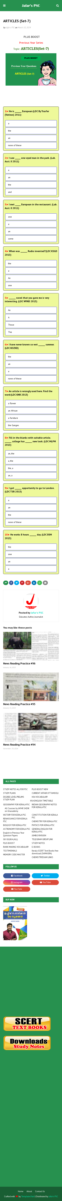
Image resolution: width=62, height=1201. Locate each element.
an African (12, 410)
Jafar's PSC (10, 27)
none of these (14, 145)
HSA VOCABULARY (40, 797)
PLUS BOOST (9, 843)
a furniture (13, 418)
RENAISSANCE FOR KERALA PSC (15, 820)
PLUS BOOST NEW (40, 789)
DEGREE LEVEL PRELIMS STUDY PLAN (13, 798)
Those (11, 324)
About (29, 1191)
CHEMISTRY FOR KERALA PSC (44, 821)
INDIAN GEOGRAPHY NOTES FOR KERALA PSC (44, 806)
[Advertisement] (31, 982)
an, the (11, 453)
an (9, 138)
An (9, 278)
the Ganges (13, 425)
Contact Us (40, 1191)
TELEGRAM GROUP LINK (42, 839)
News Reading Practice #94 (19, 744)
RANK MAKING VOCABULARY (16, 847)
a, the (10, 460)
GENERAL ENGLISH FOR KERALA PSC (42, 830)
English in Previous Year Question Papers (13, 834)
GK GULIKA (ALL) (10, 839)
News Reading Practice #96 (19, 663)
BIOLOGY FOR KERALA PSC (14, 825)
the (9, 130)
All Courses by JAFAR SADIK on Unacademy (17, 809)
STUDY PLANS (9, 793)
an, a (10, 475)
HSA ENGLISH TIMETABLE (41, 800)
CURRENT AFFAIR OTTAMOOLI (45, 793)
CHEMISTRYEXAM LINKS (42, 857)
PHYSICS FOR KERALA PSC (43, 825)
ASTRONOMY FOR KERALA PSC (16, 829)
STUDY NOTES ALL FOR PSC (15, 789)
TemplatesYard (27, 1196)
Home (20, 1191)
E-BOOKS (36, 847)
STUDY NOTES (38, 843)
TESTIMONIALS (10, 850)
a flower (12, 403)
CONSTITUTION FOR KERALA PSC (45, 816)
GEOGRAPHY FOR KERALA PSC (16, 804)
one (10, 216)
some (10, 238)
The (10, 332)
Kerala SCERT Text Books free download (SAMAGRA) (45, 852)
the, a (10, 468)
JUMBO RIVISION (39, 835)
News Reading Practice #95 (19, 704)
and (10, 192)
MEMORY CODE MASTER (14, 854)
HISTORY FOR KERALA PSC (14, 815)
